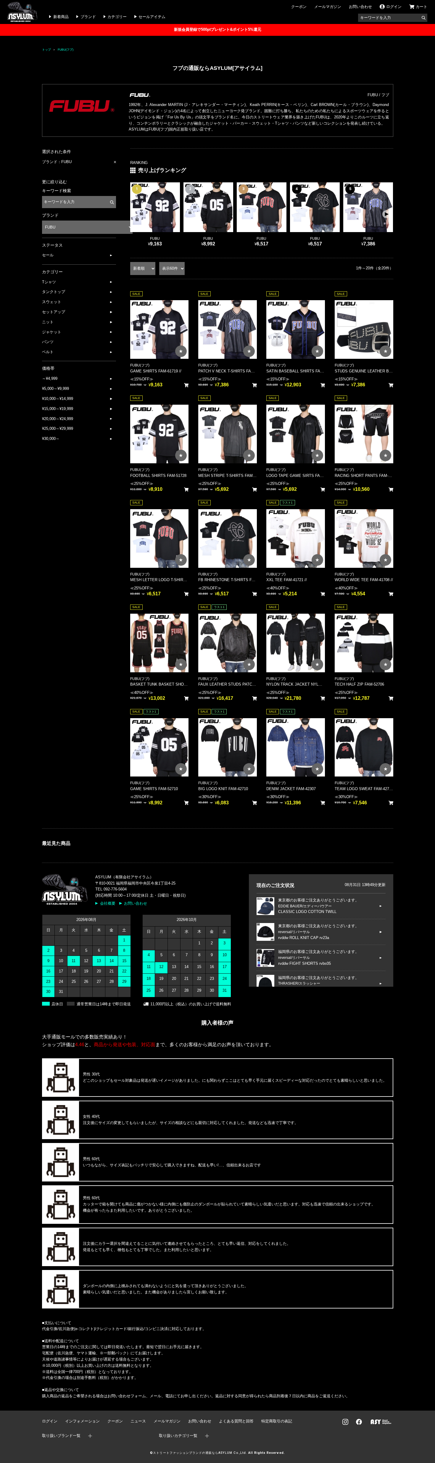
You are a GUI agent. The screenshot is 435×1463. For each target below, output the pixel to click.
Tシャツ (49, 282)
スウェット (51, 302)
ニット (48, 322)
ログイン (49, 1421)
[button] (386, 214)
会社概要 (107, 903)
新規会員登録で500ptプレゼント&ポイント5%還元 (217, 29)
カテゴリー (117, 17)
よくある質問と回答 (236, 1421)
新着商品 (61, 17)
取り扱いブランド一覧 (61, 1435)
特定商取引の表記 (276, 1421)
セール (48, 255)
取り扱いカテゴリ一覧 (178, 1435)
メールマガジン (327, 6)
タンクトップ (53, 292)
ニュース (138, 1421)
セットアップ (53, 312)
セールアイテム (151, 17)
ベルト (48, 352)
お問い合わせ (360, 6)
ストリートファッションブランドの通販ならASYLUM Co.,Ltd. (200, 1453)
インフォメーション (82, 1421)
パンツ (48, 342)
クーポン (299, 6)
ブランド (88, 17)
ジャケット (51, 332)
